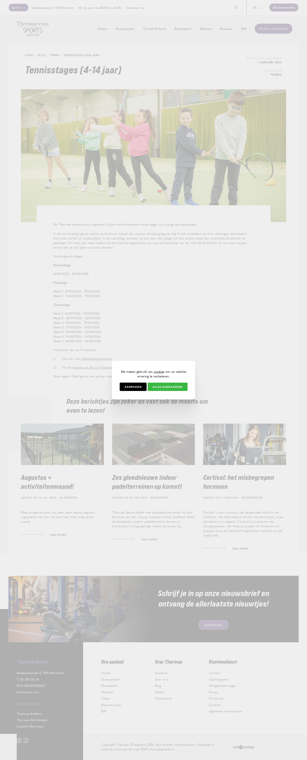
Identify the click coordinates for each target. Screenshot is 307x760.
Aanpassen (133, 387)
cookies (159, 371)
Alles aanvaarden (167, 387)
